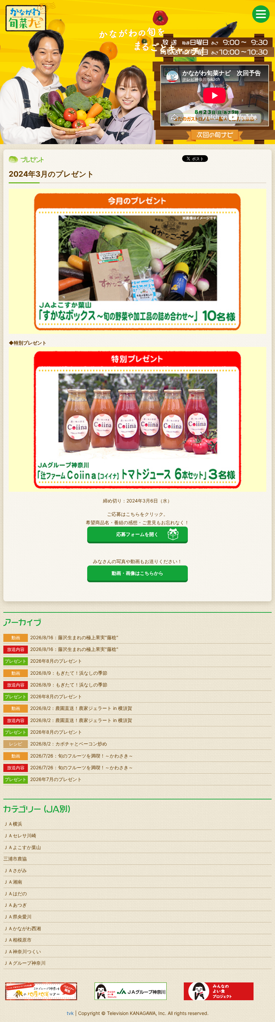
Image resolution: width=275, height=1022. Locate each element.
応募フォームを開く (137, 534)
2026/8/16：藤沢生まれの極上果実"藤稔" (64, 637)
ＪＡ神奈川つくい (22, 951)
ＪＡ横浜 (12, 824)
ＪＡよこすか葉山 (22, 847)
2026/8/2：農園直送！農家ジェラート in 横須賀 (71, 708)
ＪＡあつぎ (15, 905)
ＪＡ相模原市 (17, 940)
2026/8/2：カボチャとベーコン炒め (58, 743)
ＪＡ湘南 (12, 882)
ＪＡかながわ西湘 (22, 928)
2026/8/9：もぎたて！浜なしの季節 (59, 673)
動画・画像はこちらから (137, 573)
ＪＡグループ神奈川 (24, 963)
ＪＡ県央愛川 (17, 916)
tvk (70, 1013)
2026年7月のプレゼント (43, 779)
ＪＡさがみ (15, 870)
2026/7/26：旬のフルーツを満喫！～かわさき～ (72, 756)
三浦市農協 (15, 858)
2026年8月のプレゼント (43, 661)
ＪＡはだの (15, 893)
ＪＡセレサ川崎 (19, 835)
